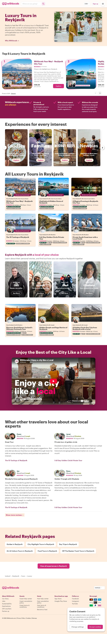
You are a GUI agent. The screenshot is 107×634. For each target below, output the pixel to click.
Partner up (5, 611)
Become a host (42, 609)
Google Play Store (61, 601)
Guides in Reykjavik (15, 544)
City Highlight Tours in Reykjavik (41, 544)
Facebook (75, 598)
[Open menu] (103, 4)
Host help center (42, 598)
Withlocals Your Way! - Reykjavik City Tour (19, 202)
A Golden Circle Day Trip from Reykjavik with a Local (85, 328)
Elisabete (78, 436)
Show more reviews (14, 515)
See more (16, 293)
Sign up (95, 4)
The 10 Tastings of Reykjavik (17, 237)
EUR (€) (97, 588)
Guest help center (26, 598)
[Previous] (95, 93)
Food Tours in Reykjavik (47, 551)
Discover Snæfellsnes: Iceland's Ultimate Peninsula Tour (19, 328)
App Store (58, 598)
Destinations (6, 606)
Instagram (75, 601)
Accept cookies (95, 627)
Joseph (27, 436)
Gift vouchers (6, 609)
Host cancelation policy (43, 602)
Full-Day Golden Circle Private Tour (51, 238)
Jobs (3, 601)
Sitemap (34, 618)
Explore (58, 86)
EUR (86, 4)
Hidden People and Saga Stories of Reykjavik (53, 328)
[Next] (100, 93)
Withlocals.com (11, 618)
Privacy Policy (21, 618)
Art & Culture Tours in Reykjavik (20, 551)
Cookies (28, 618)
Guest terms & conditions (24, 606)
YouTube (75, 604)
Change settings (77, 627)
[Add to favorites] (32, 180)
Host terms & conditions (41, 606)
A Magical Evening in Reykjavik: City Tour (85, 202)
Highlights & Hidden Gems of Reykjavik (51, 202)
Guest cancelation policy (26, 602)
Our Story (5, 598)
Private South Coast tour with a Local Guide (85, 238)
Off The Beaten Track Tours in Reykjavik (78, 551)
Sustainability (6, 604)
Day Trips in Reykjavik (68, 544)
